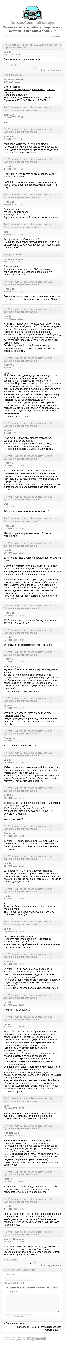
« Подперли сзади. (14, 1323)
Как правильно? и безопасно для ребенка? (28, 272)
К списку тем (10, 64)
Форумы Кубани (39, 1337)
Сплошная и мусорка (15, 95)
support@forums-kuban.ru (37, 1340)
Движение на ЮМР (14, 274)
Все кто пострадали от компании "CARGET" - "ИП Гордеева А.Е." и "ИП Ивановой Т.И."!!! (31, 99)
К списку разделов (51, 70)
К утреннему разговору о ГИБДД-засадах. (27, 269)
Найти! (57, 36)
